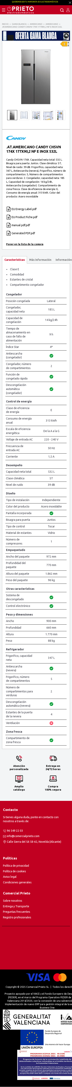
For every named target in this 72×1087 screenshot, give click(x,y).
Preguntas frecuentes (16, 911)
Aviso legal (10, 876)
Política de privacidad (16, 865)
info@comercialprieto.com (23, 836)
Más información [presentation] (40, 259)
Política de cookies (14, 871)
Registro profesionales (17, 917)
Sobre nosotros (12, 900)
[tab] (14, 260)
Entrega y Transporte (16, 906)
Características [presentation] (14, 259)
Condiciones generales (17, 882)
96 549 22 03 (15, 830)
